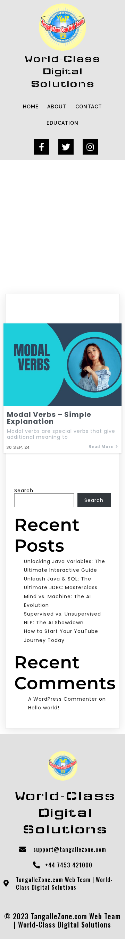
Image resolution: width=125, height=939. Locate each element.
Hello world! (43, 707)
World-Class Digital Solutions (64, 924)
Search (23, 490)
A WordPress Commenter (62, 698)
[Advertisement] (62, 226)
